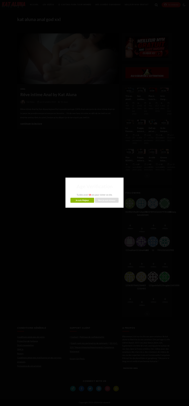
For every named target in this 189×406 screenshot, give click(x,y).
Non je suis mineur (107, 200)
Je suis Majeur (82, 200)
